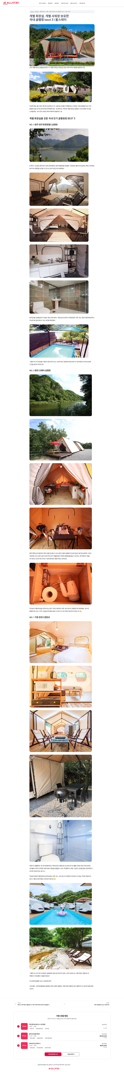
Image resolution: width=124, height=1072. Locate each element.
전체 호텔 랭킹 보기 (53, 1054)
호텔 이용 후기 (73, 3)
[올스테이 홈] (11, 3)
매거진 (37, 11)
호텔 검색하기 (71, 1054)
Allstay (32, 11)
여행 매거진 (82, 3)
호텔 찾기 (56, 3)
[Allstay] (54, 1068)
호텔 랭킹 (50, 3)
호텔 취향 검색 (64, 3)
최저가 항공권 (42, 3)
